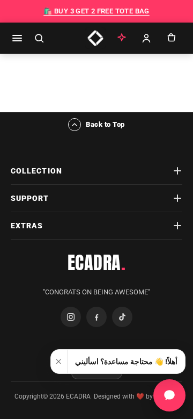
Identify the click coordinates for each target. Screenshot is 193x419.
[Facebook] (96, 317)
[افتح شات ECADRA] (169, 395)
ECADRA (97, 263)
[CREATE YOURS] (121, 38)
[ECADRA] (95, 38)
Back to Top (105, 124)
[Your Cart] (171, 38)
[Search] (39, 38)
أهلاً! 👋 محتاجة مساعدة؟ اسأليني (126, 361)
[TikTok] (122, 317)
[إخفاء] (59, 361)
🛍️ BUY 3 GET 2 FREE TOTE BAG (96, 11)
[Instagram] (71, 317)
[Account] (146, 38)
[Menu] (17, 38)
